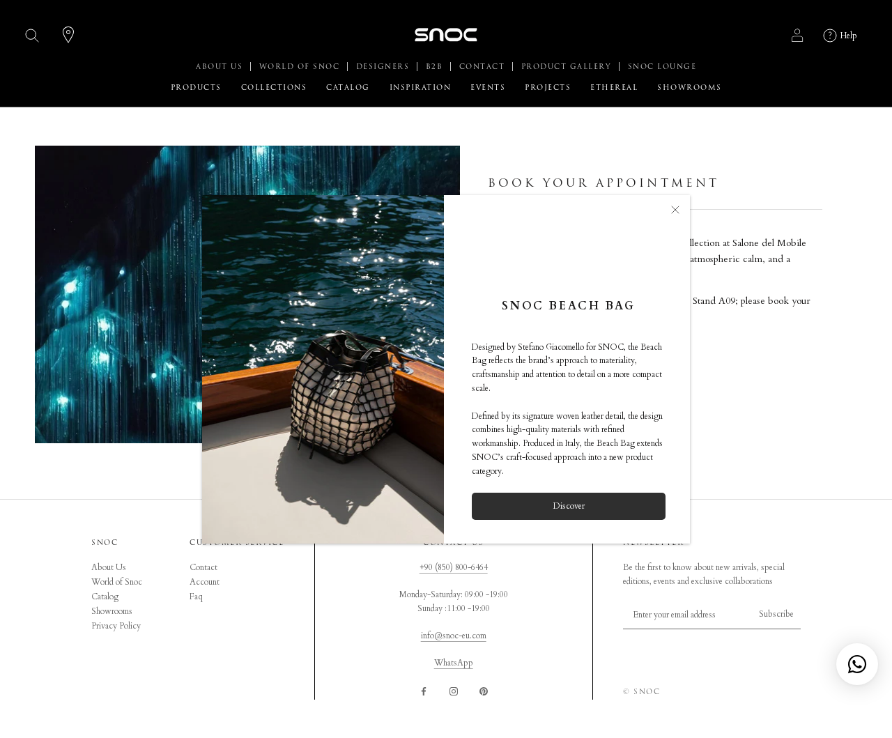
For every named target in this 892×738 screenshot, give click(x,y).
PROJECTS (548, 88)
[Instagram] (453, 691)
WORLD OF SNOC (301, 67)
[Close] (675, 210)
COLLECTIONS (274, 88)
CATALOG (348, 88)
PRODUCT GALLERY (568, 67)
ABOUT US (221, 67)
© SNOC (641, 692)
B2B (436, 67)
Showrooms (111, 611)
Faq (196, 596)
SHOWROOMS (689, 88)
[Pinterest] (483, 691)
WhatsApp (453, 662)
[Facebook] (424, 691)
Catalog (104, 596)
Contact (203, 567)
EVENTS (487, 88)
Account (205, 581)
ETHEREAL (614, 88)
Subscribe (776, 614)
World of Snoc (116, 581)
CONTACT (483, 67)
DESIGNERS (384, 67)
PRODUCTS (196, 88)
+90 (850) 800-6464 (454, 567)
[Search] (32, 35)
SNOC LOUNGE (662, 67)
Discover (569, 506)
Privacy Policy (116, 625)
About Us (108, 567)
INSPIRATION (421, 88)
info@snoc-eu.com (453, 635)
